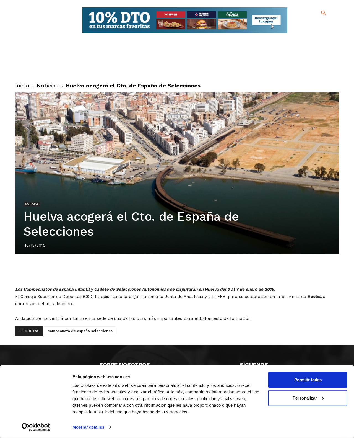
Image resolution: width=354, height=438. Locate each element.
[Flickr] (301, 33)
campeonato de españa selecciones (80, 331)
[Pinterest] (170, 269)
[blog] (317, 24)
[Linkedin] (183, 269)
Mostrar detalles (88, 427)
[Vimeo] (310, 33)
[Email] (208, 269)
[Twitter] (309, 24)
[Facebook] (301, 25)
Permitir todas (308, 379)
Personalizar (305, 397)
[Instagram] (326, 25)
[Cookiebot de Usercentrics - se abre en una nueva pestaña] (36, 427)
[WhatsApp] (196, 269)
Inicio (22, 85)
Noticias (47, 85)
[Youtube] (318, 33)
